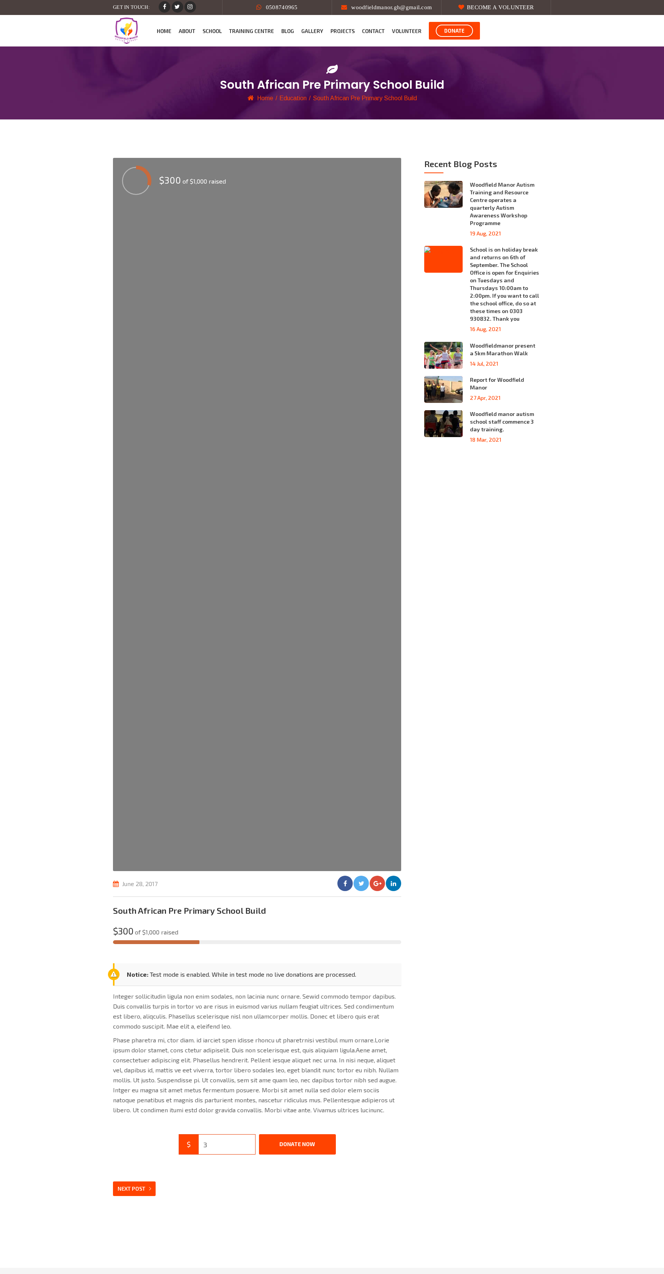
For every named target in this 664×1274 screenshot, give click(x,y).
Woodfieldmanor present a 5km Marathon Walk (502, 349)
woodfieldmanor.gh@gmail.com (391, 7)
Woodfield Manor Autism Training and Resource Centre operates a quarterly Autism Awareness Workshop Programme (502, 203)
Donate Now (297, 1144)
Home (265, 98)
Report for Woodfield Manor (497, 383)
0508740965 (281, 7)
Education (293, 98)
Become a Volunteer (500, 7)
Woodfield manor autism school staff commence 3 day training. (502, 421)
